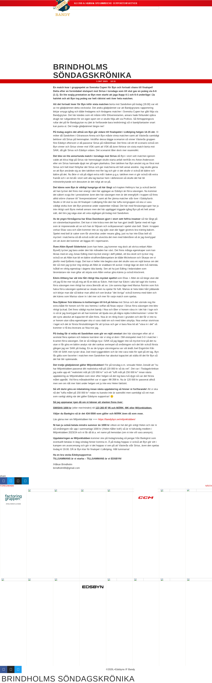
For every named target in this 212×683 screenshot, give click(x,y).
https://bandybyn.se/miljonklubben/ (116, 419)
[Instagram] (10, 669)
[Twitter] (18, 669)
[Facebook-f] (3, 669)
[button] (80, 3)
